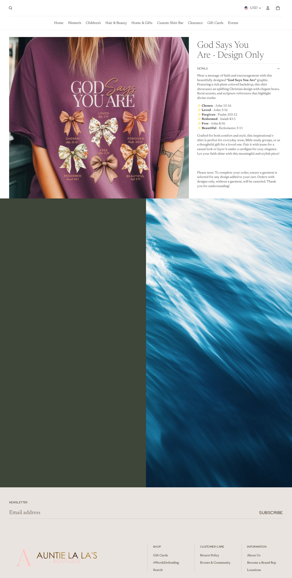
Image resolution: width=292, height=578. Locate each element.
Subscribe (271, 512)
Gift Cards (160, 555)
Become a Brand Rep (261, 563)
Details (202, 69)
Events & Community (215, 563)
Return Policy (209, 555)
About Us (254, 555)
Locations (254, 570)
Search (158, 570)
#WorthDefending (166, 563)
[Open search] (10, 8)
